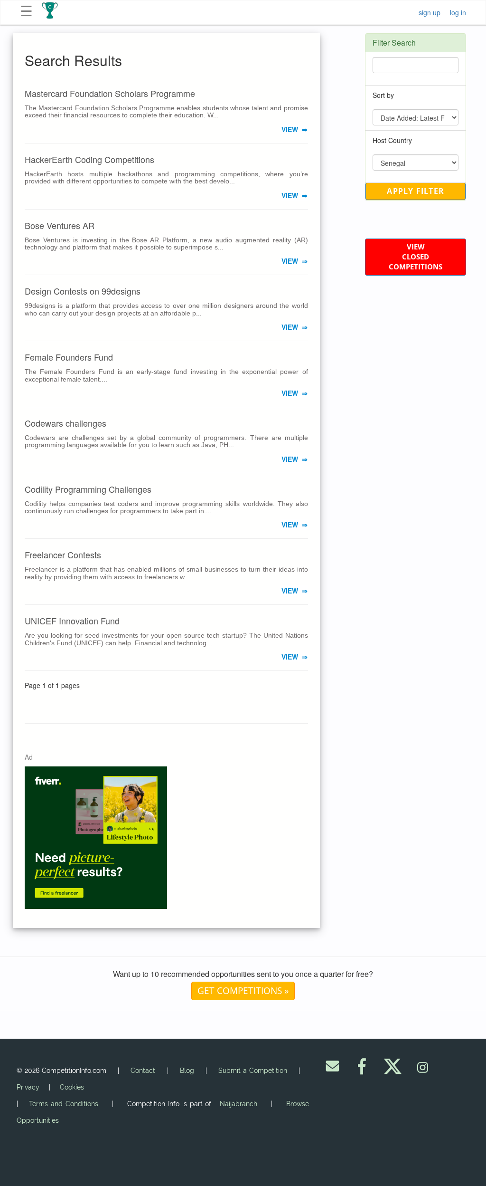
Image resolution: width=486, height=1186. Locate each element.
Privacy (28, 1087)
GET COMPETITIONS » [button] (243, 990)
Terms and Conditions (63, 1104)
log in (458, 12)
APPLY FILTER (415, 191)
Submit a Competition (252, 1070)
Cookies (72, 1087)
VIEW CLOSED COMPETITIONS (415, 257)
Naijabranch (238, 1104)
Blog (187, 1070)
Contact (143, 1070)
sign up (429, 12)
